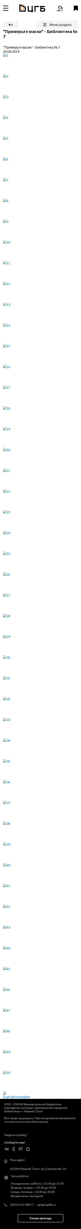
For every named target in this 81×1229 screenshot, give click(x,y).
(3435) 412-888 (20, 1204)
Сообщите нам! (14, 1142)
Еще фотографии (16, 1097)
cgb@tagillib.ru (46, 1204)
